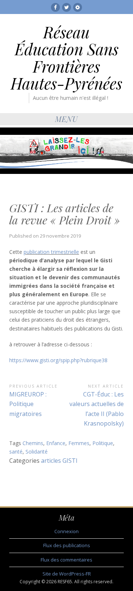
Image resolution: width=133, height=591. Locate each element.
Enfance (55, 443)
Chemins (33, 443)
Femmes (78, 443)
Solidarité (36, 451)
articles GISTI (59, 461)
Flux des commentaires (66, 559)
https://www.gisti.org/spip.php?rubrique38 (58, 360)
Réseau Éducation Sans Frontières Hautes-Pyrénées (66, 58)
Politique (102, 443)
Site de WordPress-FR (66, 573)
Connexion (66, 531)
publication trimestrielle (51, 251)
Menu (66, 119)
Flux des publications (66, 545)
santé (16, 451)
